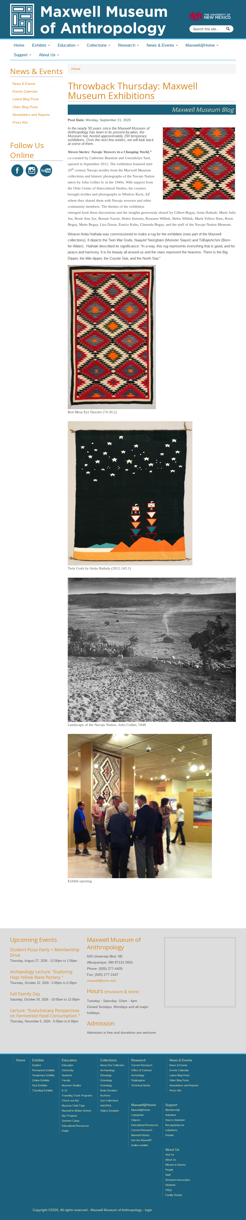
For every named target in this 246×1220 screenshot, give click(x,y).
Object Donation (109, 1110)
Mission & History (175, 1164)
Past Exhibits (39, 1085)
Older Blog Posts (25, 107)
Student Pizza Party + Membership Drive (44, 952)
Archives (105, 1095)
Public (65, 1130)
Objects (135, 1120)
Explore (36, 1065)
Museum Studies (71, 1085)
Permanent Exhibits (43, 1070)
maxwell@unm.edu (101, 980)
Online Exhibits (40, 1080)
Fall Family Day (25, 994)
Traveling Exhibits (42, 1090)
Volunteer (170, 1115)
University (68, 1070)
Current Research (141, 1065)
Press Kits (20, 122)
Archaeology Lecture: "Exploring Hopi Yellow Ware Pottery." (41, 974)
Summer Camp (70, 1120)
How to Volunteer (175, 1120)
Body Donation (108, 1090)
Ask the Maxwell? (141, 1140)
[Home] (88, 19)
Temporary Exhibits (43, 1075)
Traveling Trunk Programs (77, 1095)
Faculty (66, 1080)
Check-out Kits (70, 1100)
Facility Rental (173, 1195)
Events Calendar (25, 91)
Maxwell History (140, 1135)
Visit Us (169, 1154)
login (148, 1210)
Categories (137, 1115)
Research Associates (177, 1179)
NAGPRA (105, 1105)
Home (19, 45)
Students (67, 1075)
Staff (168, 1174)
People (169, 1169)
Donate (169, 1135)
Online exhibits (139, 1145)
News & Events (23, 84)
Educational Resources (75, 1125)
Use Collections (109, 1100)
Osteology (106, 1080)
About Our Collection (112, 1065)
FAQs (168, 1190)
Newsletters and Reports (31, 115)
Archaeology (107, 1070)
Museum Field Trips (73, 1105)
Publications (138, 1080)
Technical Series (140, 1085)
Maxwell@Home (140, 1109)
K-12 (64, 1090)
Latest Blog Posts (25, 99)
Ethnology (106, 1075)
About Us (170, 1159)
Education (67, 1065)
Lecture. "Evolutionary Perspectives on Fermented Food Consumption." (45, 1013)
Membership (172, 1109)
